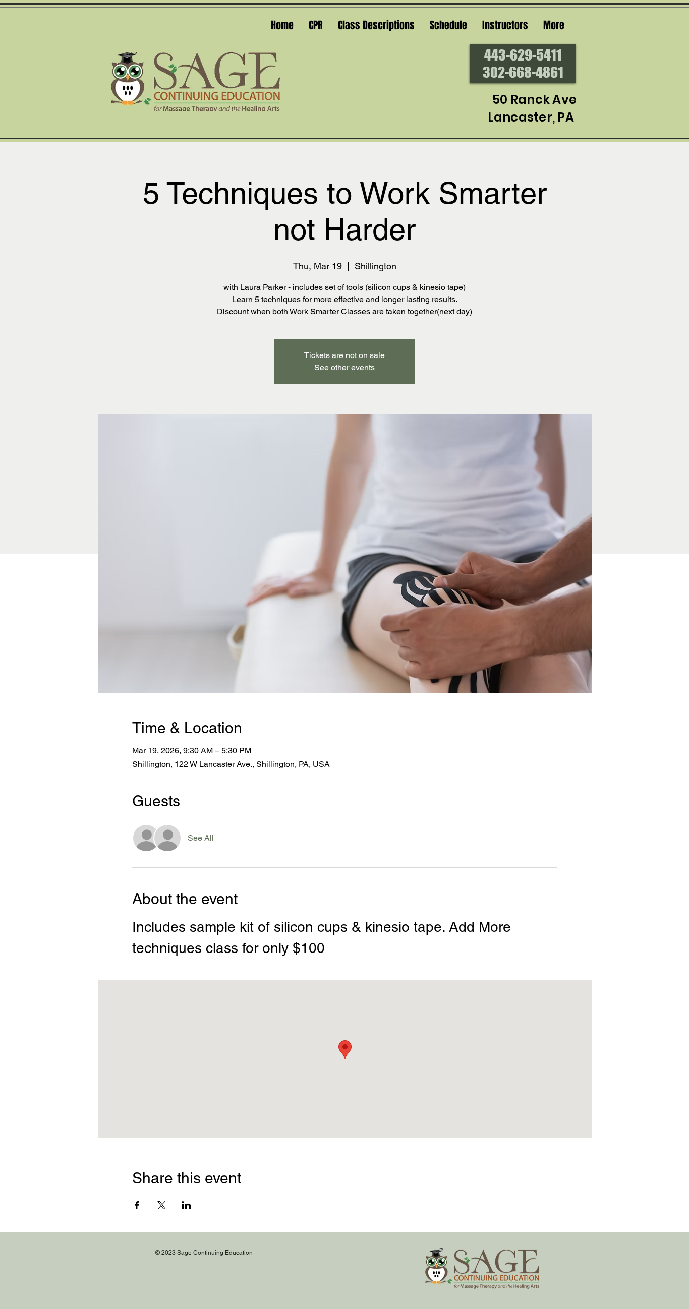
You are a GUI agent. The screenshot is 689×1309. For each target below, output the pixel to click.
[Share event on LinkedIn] (186, 1205)
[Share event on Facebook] (137, 1205)
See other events (344, 367)
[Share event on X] (161, 1205)
